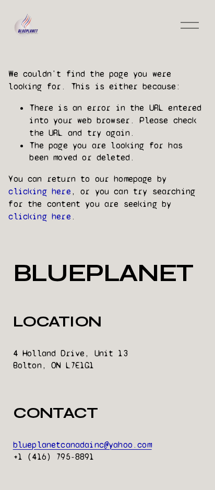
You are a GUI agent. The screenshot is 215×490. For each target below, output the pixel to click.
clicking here (39, 191)
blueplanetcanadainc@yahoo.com (82, 444)
